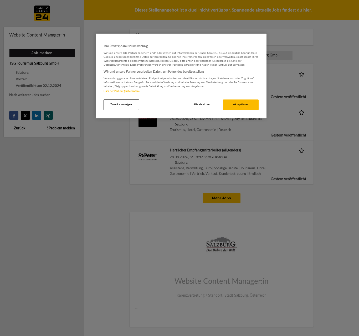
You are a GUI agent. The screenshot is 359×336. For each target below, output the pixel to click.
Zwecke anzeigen (121, 104)
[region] (181, 76)
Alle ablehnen (202, 104)
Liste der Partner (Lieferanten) (122, 91)
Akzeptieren (241, 104)
